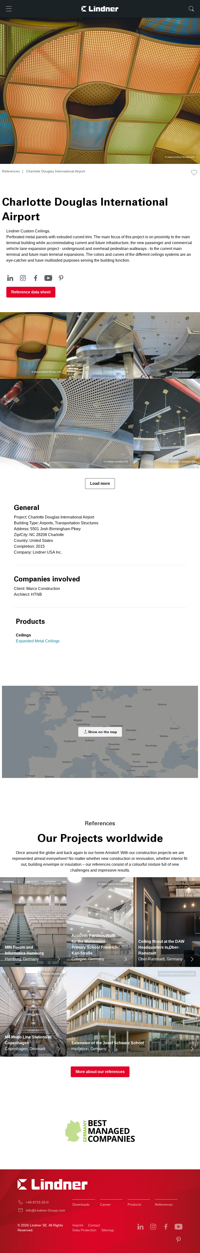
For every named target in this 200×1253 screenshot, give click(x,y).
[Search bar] (191, 8)
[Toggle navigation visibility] (8, 8)
